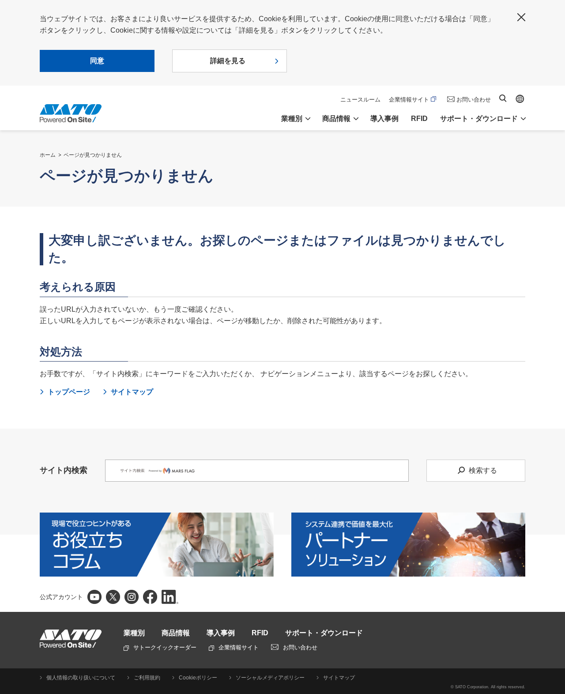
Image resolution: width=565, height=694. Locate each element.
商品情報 (176, 633)
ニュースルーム (360, 99)
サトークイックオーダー (164, 647)
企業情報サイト (409, 99)
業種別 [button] (291, 118)
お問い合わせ (473, 99)
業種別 (134, 633)
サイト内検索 (502, 98)
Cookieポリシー (198, 678)
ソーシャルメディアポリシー (270, 678)
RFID (419, 118)
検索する (483, 470)
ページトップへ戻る (554, 524)
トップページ (69, 392)
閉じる (521, 17)
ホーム (48, 155)
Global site (520, 99)
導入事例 (384, 118)
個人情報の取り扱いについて (80, 678)
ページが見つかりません (93, 155)
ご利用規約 (147, 678)
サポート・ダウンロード (324, 633)
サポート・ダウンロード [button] (479, 118)
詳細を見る (227, 60)
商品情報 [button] (336, 118)
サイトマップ (132, 392)
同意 (97, 60)
